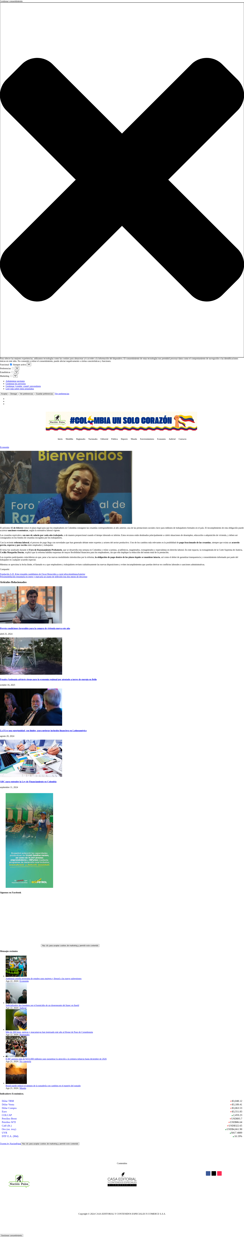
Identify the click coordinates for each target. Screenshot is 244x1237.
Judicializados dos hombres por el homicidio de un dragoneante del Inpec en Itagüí (42, 1005)
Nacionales (92, 439)
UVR (4, 1132)
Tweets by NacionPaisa (39, 1143)
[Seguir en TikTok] (219, 1173)
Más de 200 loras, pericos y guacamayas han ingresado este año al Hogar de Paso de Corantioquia (49, 1032)
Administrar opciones (15, 381)
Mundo (134, 439)
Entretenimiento (147, 439)
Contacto (182, 439)
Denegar (13, 394)
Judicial (172, 439)
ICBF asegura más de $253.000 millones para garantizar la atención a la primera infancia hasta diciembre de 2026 (56, 1059)
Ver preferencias (26, 394)
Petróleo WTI (9, 1122)
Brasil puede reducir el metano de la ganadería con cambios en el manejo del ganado (43, 1085)
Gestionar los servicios (16, 383)
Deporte (124, 439)
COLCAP (7, 1115)
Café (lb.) (7, 1125)
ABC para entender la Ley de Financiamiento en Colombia (28, 781)
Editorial (104, 439)
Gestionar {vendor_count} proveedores (23, 386)
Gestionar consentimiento (11, 1235)
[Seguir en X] (214, 1173)
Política (114, 439)
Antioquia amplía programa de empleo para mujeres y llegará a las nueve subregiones (43, 978)
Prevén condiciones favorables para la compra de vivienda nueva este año (35, 628)
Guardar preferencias (44, 394)
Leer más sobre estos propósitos (20, 389)
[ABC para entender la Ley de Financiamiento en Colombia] (31, 776)
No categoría (25, 1061)
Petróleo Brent (9, 1118)
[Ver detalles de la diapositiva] (29, 887)
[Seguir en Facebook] (208, 1173)
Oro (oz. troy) (9, 1129)
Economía (161, 439)
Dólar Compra (9, 1108)
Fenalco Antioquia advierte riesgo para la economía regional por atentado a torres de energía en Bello (48, 679)
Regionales (80, 439)
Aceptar (4, 394)
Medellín (69, 439)
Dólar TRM (8, 1101)
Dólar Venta (8, 1104)
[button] (122, 180)
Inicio (60, 439)
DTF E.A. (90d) (10, 1136)
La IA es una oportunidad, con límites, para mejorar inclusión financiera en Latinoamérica (43, 730)
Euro (4, 1111)
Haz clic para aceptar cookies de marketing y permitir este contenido (70, 945)
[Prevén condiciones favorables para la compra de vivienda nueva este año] (31, 623)
